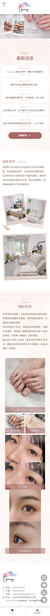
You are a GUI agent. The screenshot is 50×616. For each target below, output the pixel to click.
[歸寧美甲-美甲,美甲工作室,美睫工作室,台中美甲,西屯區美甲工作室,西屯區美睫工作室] (25, 7)
